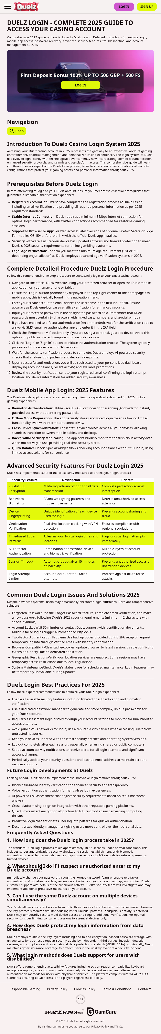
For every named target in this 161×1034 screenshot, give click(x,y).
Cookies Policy (84, 989)
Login (124, 7)
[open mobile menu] (7, 7)
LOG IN (80, 85)
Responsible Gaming (25, 989)
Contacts (144, 989)
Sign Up (146, 7)
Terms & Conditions (116, 989)
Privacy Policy (57, 989)
